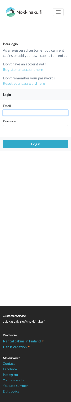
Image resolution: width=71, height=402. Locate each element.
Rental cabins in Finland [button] (22, 341)
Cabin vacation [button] (15, 347)
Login (35, 144)
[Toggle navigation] (58, 12)
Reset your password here (24, 83)
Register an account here (23, 69)
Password (10, 121)
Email (7, 106)
